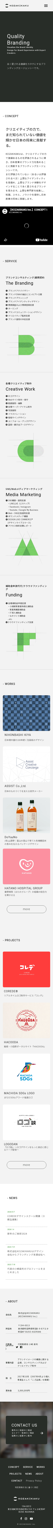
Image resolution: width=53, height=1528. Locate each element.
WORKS (40, 1467)
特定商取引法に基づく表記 (26, 1487)
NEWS (28, 1473)
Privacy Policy (34, 1480)
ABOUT (40, 1473)
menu (46, 5)
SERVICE (28, 1467)
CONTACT (16, 1480)
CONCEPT (13, 1467)
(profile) (9, 1347)
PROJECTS (15, 1473)
